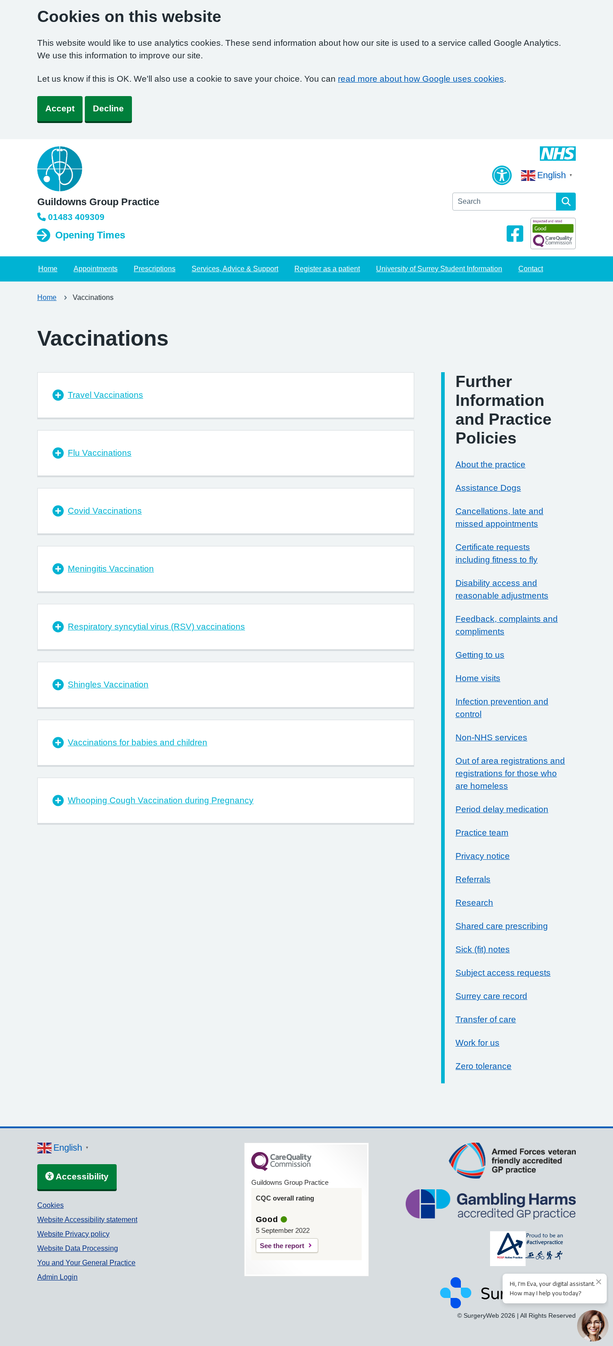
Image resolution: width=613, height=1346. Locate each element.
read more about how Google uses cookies (421, 79)
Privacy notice (482, 856)
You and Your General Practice (86, 1263)
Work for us (477, 1042)
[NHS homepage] (98, 169)
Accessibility (81, 1176)
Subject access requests (503, 972)
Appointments (96, 269)
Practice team (481, 832)
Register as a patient (327, 269)
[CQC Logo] (281, 1168)
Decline (108, 108)
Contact (530, 269)
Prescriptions (154, 269)
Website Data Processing (77, 1248)
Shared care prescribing (501, 926)
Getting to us (479, 655)
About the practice (490, 464)
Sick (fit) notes (482, 949)
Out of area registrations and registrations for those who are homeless (510, 773)
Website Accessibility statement (87, 1219)
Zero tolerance (483, 1066)
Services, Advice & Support (235, 269)
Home (47, 269)
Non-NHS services (491, 737)
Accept (59, 108)
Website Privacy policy (73, 1234)
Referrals (472, 879)
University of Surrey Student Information (439, 269)
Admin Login (57, 1277)
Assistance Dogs (488, 488)
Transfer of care (485, 1019)
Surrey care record (491, 996)
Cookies (50, 1205)
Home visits (477, 678)
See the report (282, 1245)
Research (474, 902)
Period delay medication (501, 809)
